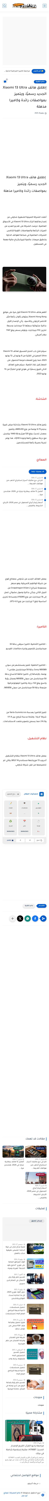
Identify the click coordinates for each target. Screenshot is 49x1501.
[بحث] (4, 6)
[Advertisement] (24, 40)
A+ (30, 840)
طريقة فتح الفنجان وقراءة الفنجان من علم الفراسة (15, 1341)
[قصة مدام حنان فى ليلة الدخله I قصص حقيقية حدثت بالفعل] (35, 1248)
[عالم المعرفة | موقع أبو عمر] (24, 6)
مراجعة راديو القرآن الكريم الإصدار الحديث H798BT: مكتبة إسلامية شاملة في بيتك (25, 1450)
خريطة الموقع (33, 1483)
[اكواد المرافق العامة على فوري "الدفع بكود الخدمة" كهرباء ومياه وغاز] (35, 1263)
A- (20, 840)
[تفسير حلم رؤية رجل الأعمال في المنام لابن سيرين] (35, 1279)
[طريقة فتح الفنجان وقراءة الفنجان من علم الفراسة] (35, 1339)
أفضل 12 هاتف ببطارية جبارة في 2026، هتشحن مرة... (23, 493)
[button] (35, 918)
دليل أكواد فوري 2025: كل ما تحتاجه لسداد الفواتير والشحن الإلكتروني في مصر (16, 1296)
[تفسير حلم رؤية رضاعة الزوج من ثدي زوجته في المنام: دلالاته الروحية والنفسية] (35, 1384)
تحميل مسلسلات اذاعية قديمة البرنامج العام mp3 (16, 1371)
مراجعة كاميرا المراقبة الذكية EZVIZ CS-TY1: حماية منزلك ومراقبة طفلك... (17, 71)
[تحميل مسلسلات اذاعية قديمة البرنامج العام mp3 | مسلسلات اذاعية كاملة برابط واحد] (35, 1309)
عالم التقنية (40, 82)
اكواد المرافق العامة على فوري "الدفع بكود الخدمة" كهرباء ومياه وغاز (16, 1265)
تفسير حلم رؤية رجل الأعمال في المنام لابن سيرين (16, 1280)
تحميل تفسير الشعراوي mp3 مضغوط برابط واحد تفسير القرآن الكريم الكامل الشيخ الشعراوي (17, 1356)
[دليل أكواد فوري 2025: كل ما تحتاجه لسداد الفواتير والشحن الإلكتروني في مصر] (35, 1294)
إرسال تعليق (36, 1221)
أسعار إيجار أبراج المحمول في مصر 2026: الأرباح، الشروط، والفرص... (23, 504)
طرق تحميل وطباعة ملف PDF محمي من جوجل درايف (16, 1326)
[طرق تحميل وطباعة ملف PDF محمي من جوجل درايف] (35, 1324)
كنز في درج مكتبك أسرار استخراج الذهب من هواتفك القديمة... (24, 482)
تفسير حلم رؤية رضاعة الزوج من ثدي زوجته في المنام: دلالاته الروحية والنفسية (15, 1386)
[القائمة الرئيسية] (44, 6)
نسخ (38, 840)
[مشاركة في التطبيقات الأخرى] (12, 918)
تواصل (9, 840)
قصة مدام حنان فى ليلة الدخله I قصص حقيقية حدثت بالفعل (15, 1250)
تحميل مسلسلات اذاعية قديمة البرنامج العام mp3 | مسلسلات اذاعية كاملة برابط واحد (15, 1311)
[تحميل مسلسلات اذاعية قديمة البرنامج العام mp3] (35, 1369)
